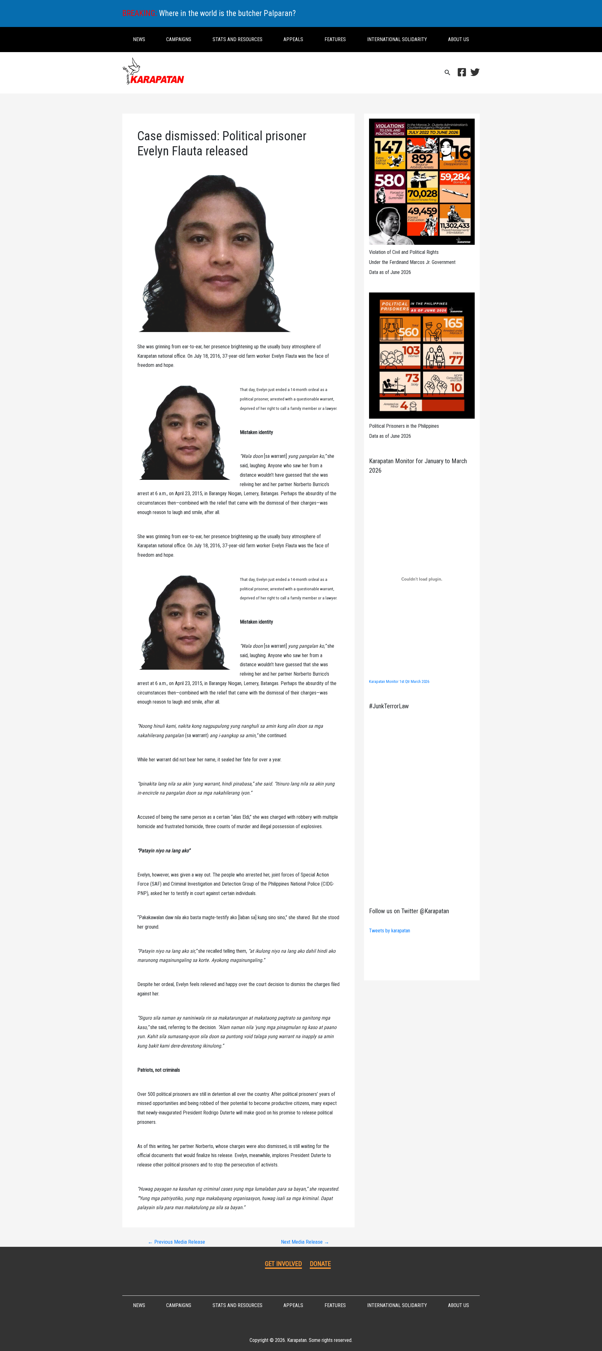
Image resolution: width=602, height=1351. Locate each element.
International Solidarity (397, 39)
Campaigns (178, 39)
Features (335, 39)
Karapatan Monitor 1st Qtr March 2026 (399, 681)
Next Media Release (305, 1242)
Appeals (293, 39)
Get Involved (283, 1264)
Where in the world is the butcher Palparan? (227, 13)
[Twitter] (475, 72)
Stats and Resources (237, 39)
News (139, 39)
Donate (320, 1264)
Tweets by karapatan (389, 931)
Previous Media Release (176, 1242)
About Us (458, 39)
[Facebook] (462, 72)
